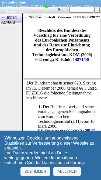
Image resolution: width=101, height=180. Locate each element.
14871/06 (81, 59)
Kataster (59, 7)
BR (45, 7)
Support (76, 7)
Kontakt (93, 7)
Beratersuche (15, 11)
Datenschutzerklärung (63, 162)
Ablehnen (67, 171)
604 (38, 59)
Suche (63, 9)
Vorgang (64, 17)
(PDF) (35, 7)
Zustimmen (35, 171)
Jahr (24, 17)
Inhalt (50, 17)
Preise (24, 7)
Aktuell (9, 7)
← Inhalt (8, 17)
